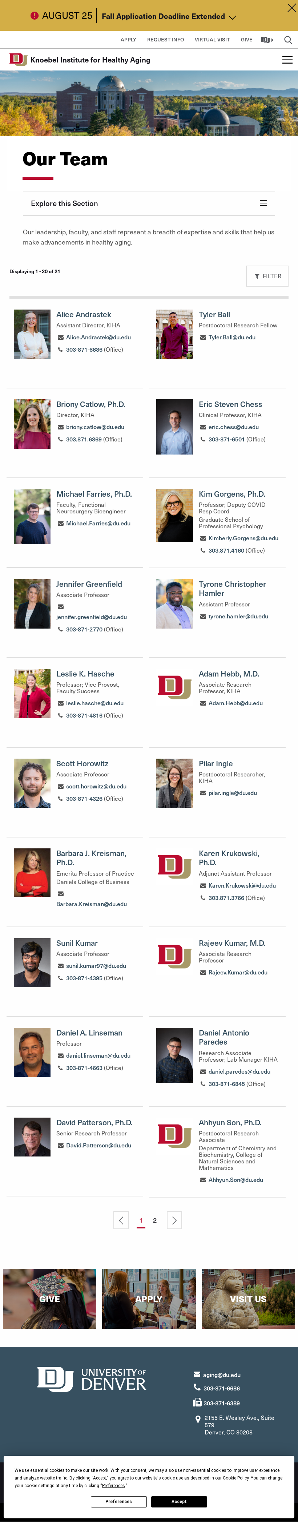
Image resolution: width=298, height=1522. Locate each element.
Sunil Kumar (77, 942)
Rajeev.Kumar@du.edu (238, 972)
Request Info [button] (165, 39)
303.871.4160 (226, 550)
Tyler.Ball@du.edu (232, 337)
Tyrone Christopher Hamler (232, 588)
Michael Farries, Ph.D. (94, 493)
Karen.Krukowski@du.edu (242, 885)
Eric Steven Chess (230, 404)
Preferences (118, 1501)
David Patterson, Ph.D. (94, 1122)
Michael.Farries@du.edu (98, 523)
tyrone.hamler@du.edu (238, 616)
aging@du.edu (222, 1374)
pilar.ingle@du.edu (233, 792)
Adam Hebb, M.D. (229, 673)
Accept (179, 1501)
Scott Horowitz (82, 763)
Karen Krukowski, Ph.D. (229, 857)
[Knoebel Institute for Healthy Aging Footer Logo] (91, 1378)
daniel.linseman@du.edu (98, 1055)
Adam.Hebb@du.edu (236, 703)
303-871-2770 (84, 629)
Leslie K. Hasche (85, 673)
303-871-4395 (84, 978)
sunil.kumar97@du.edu (96, 965)
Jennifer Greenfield (89, 583)
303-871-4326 (84, 798)
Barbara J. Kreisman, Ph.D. (91, 857)
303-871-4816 (84, 715)
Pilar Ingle (216, 763)
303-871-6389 (222, 1403)
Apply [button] (128, 39)
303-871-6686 (84, 349)
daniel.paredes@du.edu (239, 1071)
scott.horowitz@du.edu (96, 786)
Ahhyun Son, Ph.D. (230, 1122)
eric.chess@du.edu (234, 427)
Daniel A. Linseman (89, 1032)
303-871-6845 (227, 1083)
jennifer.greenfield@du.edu (91, 617)
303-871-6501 (227, 439)
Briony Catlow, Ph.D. (90, 404)
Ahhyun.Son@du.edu (236, 1179)
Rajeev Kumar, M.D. (232, 942)
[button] (268, 39)
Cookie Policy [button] (236, 1478)
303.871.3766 (226, 897)
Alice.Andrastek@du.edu (98, 337)
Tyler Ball (214, 314)
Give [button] (247, 39)
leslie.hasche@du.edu (95, 703)
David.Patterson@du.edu (98, 1145)
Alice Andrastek (83, 314)
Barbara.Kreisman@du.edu (91, 904)
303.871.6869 (84, 439)
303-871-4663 (84, 1067)
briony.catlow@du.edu (95, 427)
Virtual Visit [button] (212, 39)
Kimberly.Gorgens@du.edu (243, 538)
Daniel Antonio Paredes (224, 1037)
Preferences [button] (113, 1485)
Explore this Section (64, 203)
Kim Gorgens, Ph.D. (232, 493)
